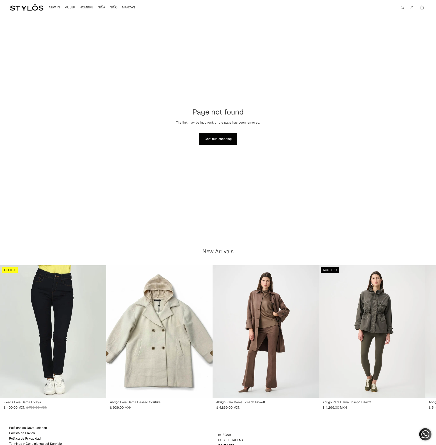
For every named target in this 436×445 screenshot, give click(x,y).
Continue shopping (218, 139)
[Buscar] (402, 7)
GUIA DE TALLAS (230, 440)
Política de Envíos (22, 433)
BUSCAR (224, 435)
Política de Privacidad (25, 438)
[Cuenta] (412, 7)
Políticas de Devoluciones (28, 428)
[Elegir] (99, 391)
